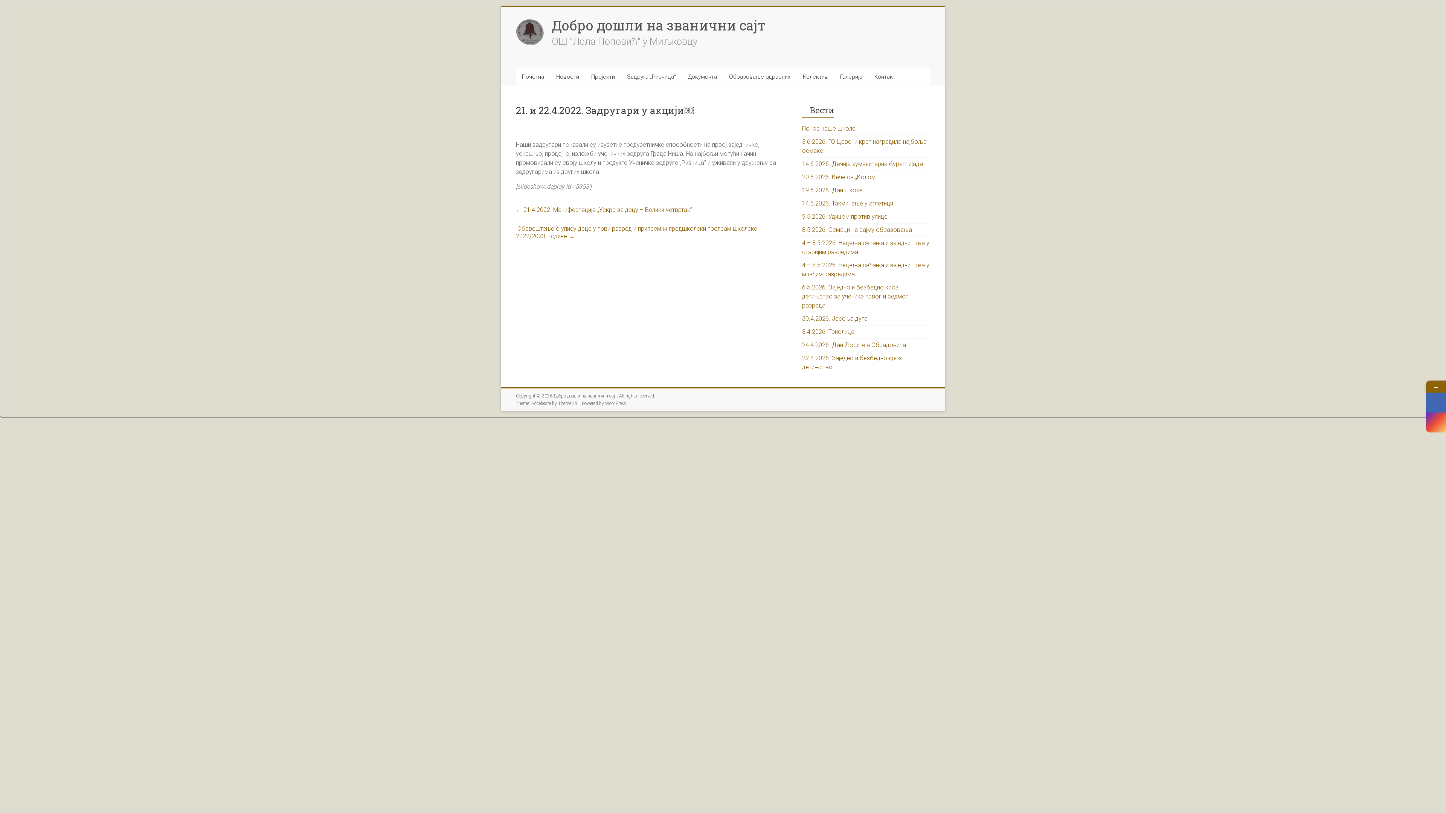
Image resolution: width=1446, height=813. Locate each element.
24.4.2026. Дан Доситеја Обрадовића (854, 345)
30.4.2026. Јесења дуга (835, 318)
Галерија (851, 76)
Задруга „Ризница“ (651, 76)
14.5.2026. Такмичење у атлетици (847, 203)
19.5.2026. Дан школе (832, 190)
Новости (567, 76)
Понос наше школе (829, 128)
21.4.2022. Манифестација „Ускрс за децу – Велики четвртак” (604, 209)
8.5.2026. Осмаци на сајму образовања (857, 229)
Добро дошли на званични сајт (659, 25)
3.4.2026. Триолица (828, 331)
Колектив (815, 76)
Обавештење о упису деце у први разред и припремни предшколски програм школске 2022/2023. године (636, 232)
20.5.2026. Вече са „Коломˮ (839, 177)
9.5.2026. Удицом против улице (845, 216)
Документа (702, 76)
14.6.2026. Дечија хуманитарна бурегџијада (862, 163)
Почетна (533, 76)
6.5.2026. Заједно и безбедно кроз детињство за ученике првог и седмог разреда (855, 296)
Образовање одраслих (760, 76)
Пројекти (603, 76)
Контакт (884, 76)
